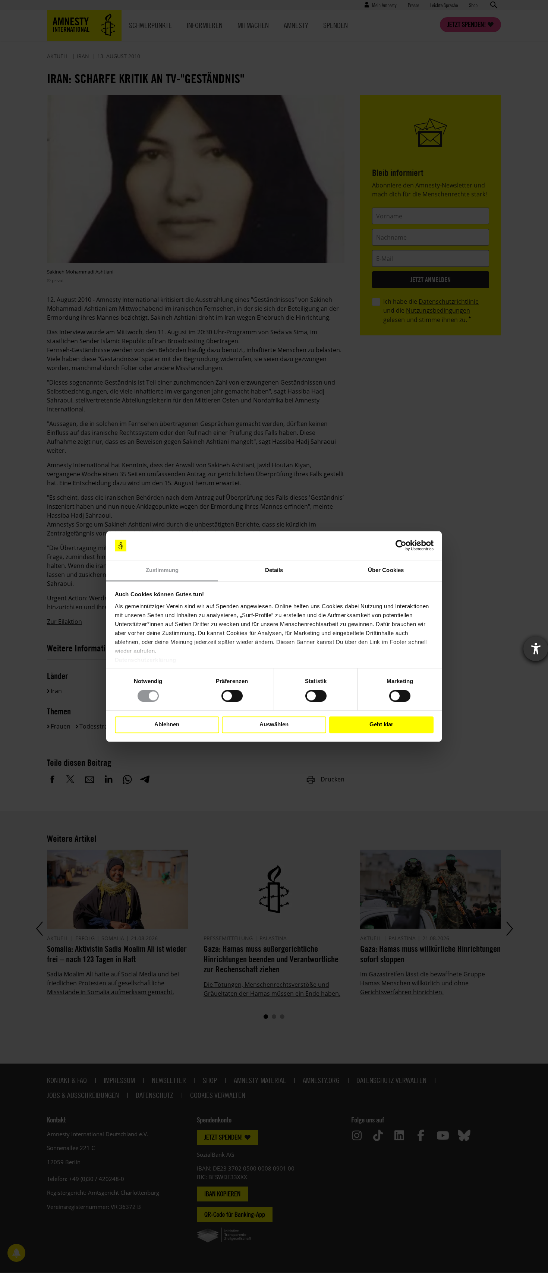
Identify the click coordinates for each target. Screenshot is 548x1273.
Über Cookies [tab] (386, 570)
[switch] (232, 696)
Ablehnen (166, 724)
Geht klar (381, 724)
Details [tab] (274, 570)
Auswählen (274, 724)
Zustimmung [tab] (162, 570)
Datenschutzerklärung (145, 660)
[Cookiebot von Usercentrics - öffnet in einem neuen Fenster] (401, 545)
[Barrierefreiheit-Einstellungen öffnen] (535, 648)
